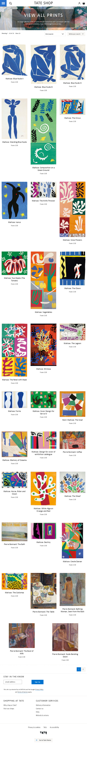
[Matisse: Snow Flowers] (72, 210)
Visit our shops (9, 709)
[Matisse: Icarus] (14, 201)
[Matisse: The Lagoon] (72, 332)
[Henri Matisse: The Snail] (72, 404)
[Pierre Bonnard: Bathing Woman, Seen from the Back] (72, 590)
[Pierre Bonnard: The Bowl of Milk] (22, 636)
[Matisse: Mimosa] (43, 345)
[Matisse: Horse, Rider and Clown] (14, 480)
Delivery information (43, 705)
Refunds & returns (42, 715)
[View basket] (83, 3)
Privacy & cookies (34, 727)
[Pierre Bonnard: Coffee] (72, 440)
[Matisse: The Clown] (72, 268)
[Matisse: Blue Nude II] (14, 60)
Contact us (40, 709)
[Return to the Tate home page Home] (43, 3)
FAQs (38, 712)
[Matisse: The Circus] (72, 107)
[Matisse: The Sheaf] (72, 483)
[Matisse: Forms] (14, 400)
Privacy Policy (39, 689)
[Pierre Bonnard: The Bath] (14, 532)
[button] (10, 3)
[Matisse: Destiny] (43, 531)
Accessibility (54, 727)
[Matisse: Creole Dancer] (72, 540)
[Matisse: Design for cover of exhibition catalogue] (43, 440)
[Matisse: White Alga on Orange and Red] (43, 489)
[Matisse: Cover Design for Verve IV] (43, 400)
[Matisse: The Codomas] (14, 581)
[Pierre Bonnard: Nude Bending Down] (65, 637)
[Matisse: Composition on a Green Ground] (43, 131)
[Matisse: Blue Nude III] (43, 64)
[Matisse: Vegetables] (43, 280)
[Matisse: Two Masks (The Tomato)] (14, 263)
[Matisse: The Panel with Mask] (14, 350)
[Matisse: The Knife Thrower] (43, 190)
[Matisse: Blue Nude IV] (72, 62)
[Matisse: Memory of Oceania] (14, 444)
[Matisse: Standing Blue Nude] (14, 119)
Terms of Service (23, 692)
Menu (3, 3)
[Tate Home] (43, 732)
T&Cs (45, 727)
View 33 (17, 33)
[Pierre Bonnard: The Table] (43, 591)
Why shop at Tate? (10, 705)
